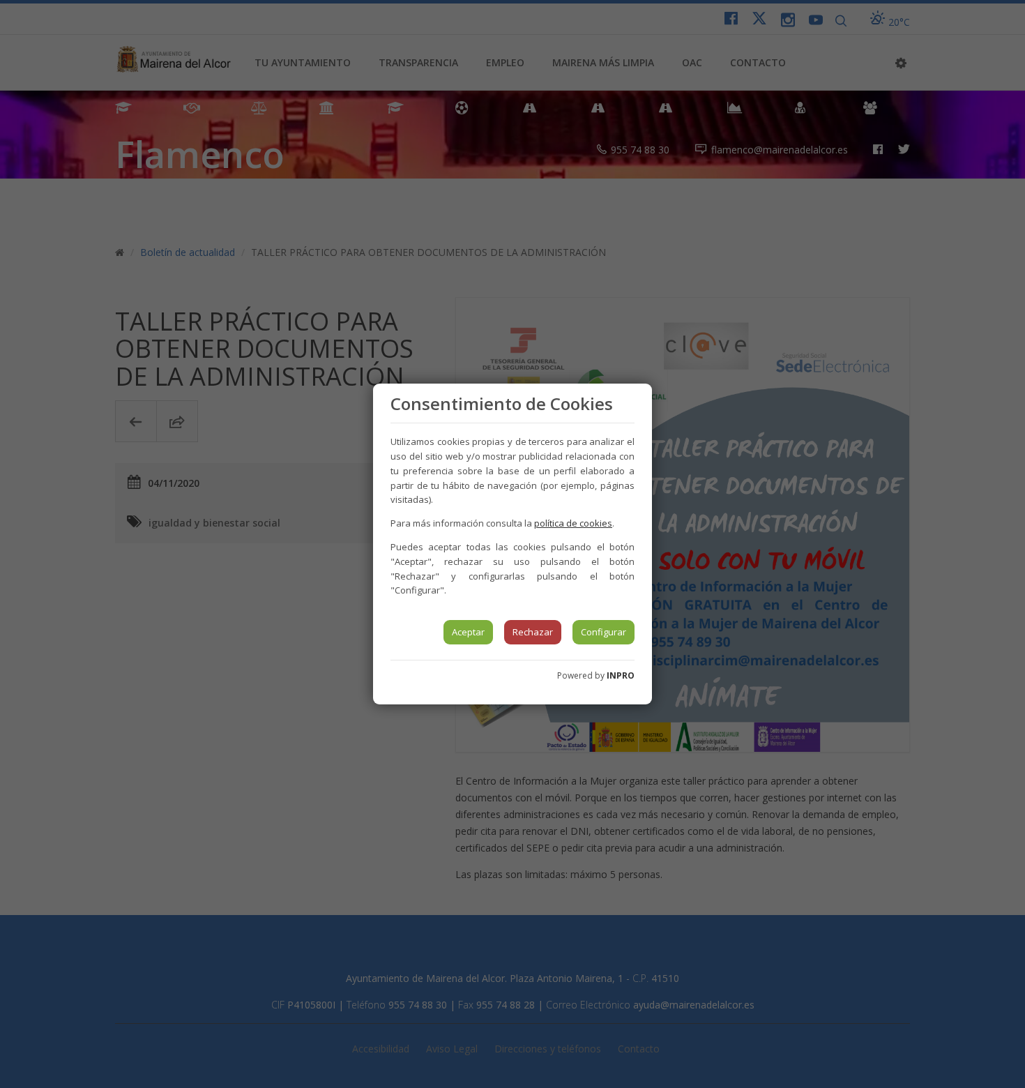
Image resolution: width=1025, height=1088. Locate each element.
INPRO (621, 675)
